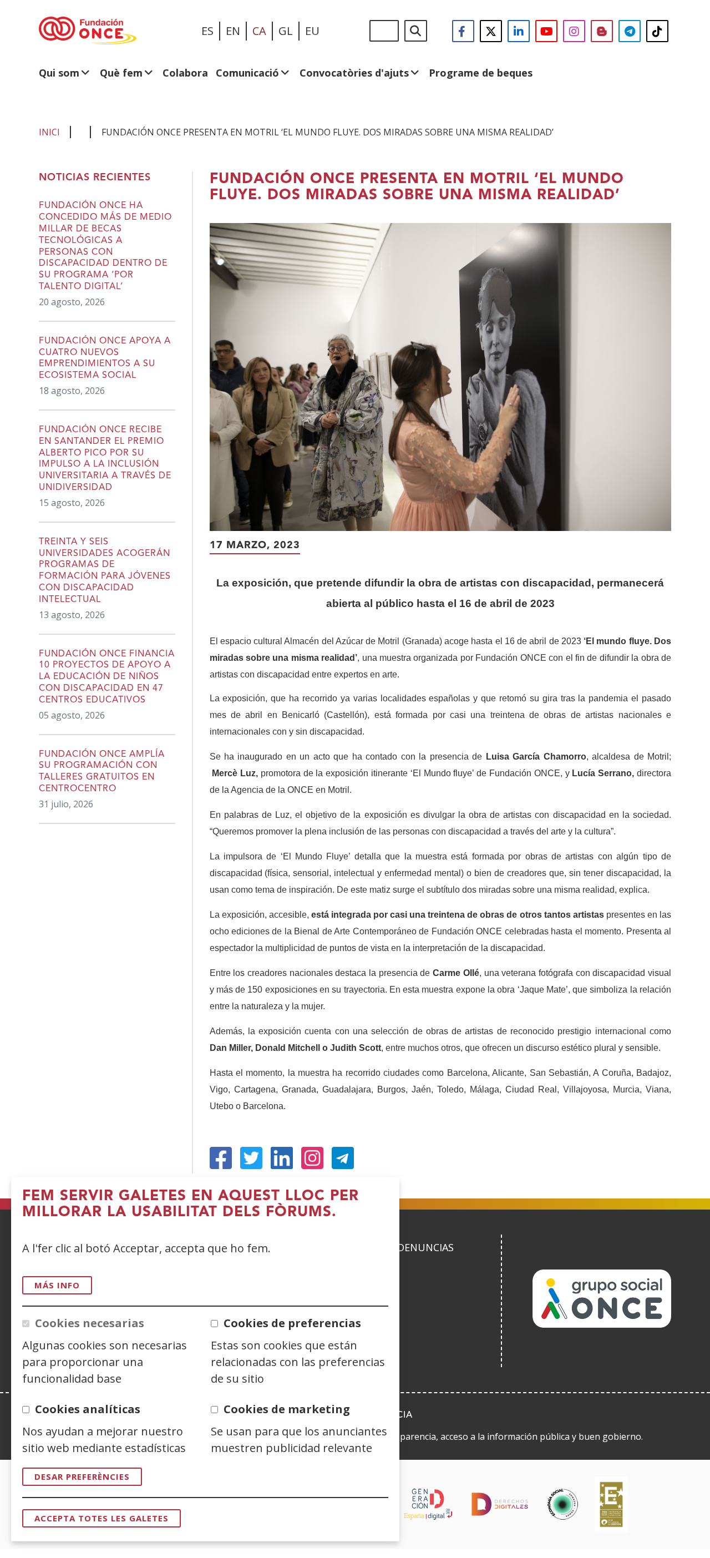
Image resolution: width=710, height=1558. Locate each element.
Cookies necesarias (89, 1323)
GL (285, 30)
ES (207, 30)
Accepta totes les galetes (101, 1518)
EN (233, 30)
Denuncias (425, 1247)
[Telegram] (343, 1158)
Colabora (185, 72)
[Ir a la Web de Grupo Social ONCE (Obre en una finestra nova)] (601, 1324)
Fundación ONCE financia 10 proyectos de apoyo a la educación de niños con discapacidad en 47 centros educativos (107, 677)
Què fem (121, 72)
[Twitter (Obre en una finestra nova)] (251, 1158)
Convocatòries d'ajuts (354, 72)
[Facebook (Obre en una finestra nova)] (221, 1158)
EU (312, 30)
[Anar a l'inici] (87, 31)
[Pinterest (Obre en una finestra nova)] (312, 1158)
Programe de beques (480, 72)
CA (259, 30)
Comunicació (247, 72)
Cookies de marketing (287, 1409)
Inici (49, 132)
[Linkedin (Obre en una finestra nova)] (282, 1158)
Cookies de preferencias (292, 1323)
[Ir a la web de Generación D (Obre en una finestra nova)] (428, 1504)
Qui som (59, 72)
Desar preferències (82, 1476)
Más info (57, 1285)
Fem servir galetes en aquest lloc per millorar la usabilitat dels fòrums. (190, 1204)
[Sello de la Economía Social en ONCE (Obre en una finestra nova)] (562, 1504)
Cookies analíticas (87, 1409)
